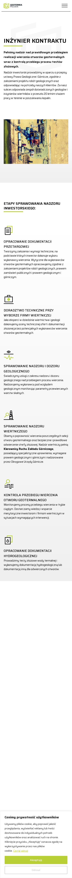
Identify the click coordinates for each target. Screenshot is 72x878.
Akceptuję (36, 860)
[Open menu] (64, 6)
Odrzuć (36, 870)
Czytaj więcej (20, 851)
